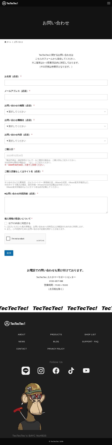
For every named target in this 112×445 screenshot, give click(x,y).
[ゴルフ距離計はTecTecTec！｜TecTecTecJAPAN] (10, 3)
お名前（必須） (13, 76)
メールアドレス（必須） (17, 91)
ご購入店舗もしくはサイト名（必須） (24, 171)
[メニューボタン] (108, 3)
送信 (9, 253)
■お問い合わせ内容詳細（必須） (21, 193)
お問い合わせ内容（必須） (18, 134)
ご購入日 (10, 149)
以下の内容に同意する (19, 223)
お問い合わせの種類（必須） (20, 105)
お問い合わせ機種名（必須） (20, 120)
